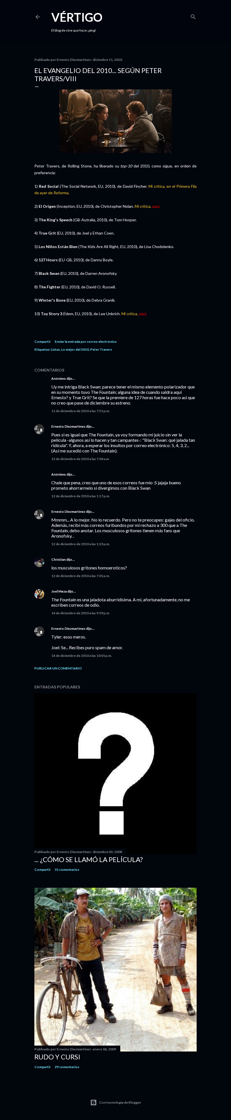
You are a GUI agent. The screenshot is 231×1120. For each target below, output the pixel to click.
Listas (55, 349)
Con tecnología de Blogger (120, 1102)
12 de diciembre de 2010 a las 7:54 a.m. (80, 459)
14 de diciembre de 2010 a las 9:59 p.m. (80, 613)
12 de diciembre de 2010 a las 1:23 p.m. (80, 544)
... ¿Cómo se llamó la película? (88, 859)
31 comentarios (67, 869)
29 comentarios (67, 1067)
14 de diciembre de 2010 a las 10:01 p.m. (81, 655)
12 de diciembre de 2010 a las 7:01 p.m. (80, 576)
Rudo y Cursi (57, 1057)
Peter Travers (101, 349)
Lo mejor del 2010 (75, 349)
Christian (58, 559)
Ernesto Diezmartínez (68, 426)
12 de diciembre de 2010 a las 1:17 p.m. (80, 496)
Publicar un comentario (58, 668)
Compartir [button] (42, 341)
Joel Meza (59, 591)
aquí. (156, 206)
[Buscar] (193, 15)
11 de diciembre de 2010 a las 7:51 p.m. (80, 411)
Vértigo (77, 17)
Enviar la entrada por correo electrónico (86, 341)
